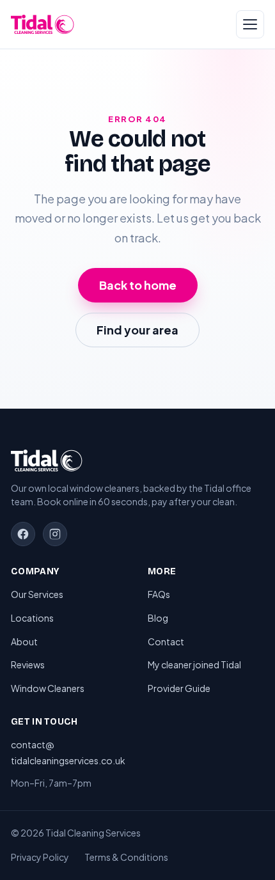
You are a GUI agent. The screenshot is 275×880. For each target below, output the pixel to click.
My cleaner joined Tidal (194, 664)
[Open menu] (250, 24)
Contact (166, 641)
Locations (32, 618)
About (24, 641)
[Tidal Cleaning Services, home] (42, 24)
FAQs (159, 594)
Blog (158, 618)
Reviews (28, 664)
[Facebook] (23, 534)
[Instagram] (55, 534)
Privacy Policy (40, 857)
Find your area (137, 329)
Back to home (138, 285)
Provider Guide (179, 688)
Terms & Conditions (126, 857)
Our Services (37, 594)
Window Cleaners (47, 688)
